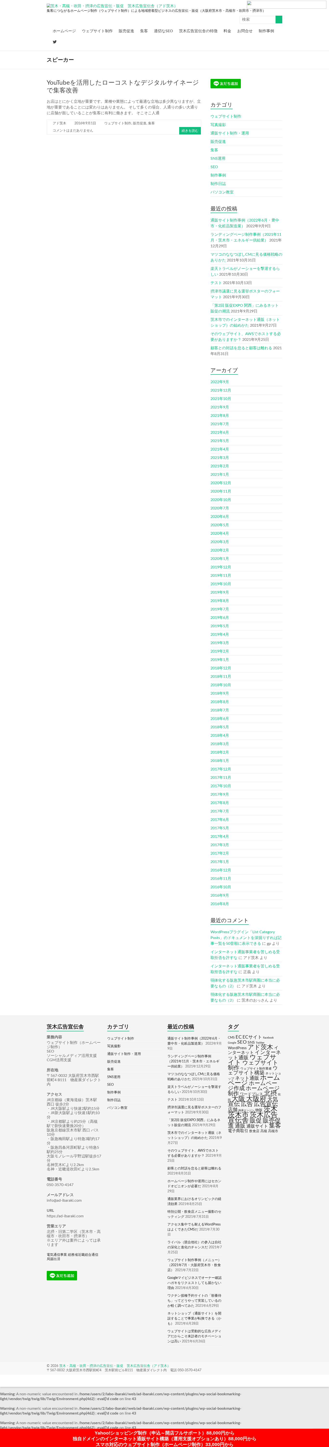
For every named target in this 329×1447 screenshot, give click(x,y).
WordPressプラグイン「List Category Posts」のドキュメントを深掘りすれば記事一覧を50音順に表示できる (246, 938)
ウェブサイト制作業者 (256, 1068)
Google (232, 1042)
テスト (216, 283)
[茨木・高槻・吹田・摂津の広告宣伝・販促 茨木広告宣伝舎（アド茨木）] (112, 6)
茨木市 (238, 1114)
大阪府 (256, 1098)
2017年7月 (220, 811)
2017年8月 (220, 803)
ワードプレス (251, 1094)
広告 (247, 1104)
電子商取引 (238, 1131)
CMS (231, 1037)
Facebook (268, 1037)
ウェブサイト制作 (97, 31)
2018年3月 (220, 744)
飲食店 (254, 1131)
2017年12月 (221, 769)
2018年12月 (221, 668)
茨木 (270, 1109)
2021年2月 (220, 466)
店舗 (232, 1109)
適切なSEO (163, 31)
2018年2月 (220, 752)
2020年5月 (220, 525)
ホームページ (64, 31)
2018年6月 (220, 719)
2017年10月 (221, 786)
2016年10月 (221, 887)
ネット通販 (247, 1078)
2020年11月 (221, 491)
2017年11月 (221, 778)
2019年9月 (220, 592)
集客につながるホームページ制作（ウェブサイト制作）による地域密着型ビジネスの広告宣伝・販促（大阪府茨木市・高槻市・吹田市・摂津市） (156, 11)
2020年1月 (220, 559)
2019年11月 (221, 576)
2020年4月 (220, 533)
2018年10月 (221, 685)
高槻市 (273, 1131)
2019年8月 (220, 601)
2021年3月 (220, 458)
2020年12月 (221, 483)
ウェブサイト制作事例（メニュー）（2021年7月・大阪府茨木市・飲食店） (194, 1265)
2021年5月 (220, 441)
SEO (214, 167)
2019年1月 (220, 660)
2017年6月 (220, 820)
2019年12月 (221, 567)
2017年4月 (220, 836)
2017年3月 (220, 845)
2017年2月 (220, 853)
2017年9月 (220, 794)
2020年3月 (220, 542)
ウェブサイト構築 (253, 1070)
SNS (251, 1042)
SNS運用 (218, 158)
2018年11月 (221, 677)
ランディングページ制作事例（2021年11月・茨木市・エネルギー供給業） (193, 1061)
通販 (240, 1126)
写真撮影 (218, 125)
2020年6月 (220, 517)
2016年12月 (221, 870)
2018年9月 (220, 693)
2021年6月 (220, 432)
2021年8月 (220, 416)
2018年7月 (220, 710)
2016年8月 (220, 904)
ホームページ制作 (254, 1091)
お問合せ (245, 31)
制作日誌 (218, 184)
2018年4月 (220, 735)
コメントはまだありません (73, 130)
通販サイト (257, 1126)
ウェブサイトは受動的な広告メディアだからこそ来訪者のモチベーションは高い (194, 1336)
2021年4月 (220, 449)
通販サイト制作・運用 (230, 133)
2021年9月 (220, 407)
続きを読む (190, 130)
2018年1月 (220, 761)
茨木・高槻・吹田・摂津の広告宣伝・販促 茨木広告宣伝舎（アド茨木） (115, 1366)
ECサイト (252, 1037)
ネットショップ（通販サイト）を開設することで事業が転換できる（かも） (194, 1318)
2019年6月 (220, 618)
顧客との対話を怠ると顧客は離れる (241, 348)
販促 (256, 1121)
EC (239, 1037)
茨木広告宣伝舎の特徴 (198, 31)
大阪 (238, 1099)
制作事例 (266, 31)
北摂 (270, 1093)
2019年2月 (220, 651)
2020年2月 (220, 550)
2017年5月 (220, 828)
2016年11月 (221, 879)
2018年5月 (220, 727)
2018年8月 (220, 702)
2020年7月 (220, 508)
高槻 (263, 1131)
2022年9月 (220, 382)
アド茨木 (59, 123)
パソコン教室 (222, 192)
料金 (227, 31)
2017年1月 (220, 862)
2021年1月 (220, 474)
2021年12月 (221, 390)
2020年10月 (221, 500)
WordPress (237, 1048)
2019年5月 (220, 626)
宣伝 (234, 1104)
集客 (144, 31)
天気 (272, 1099)
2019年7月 (220, 609)
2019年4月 (220, 634)
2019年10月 (221, 584)
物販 (259, 1110)
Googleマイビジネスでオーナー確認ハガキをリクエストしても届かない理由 (194, 1283)
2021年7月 (220, 424)
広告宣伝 (266, 1104)
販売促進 (126, 31)
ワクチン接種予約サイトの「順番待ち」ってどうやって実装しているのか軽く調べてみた (194, 1300)
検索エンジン (246, 1110)
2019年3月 (220, 643)
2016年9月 (220, 895)
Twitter (260, 1042)
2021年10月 (221, 399)
